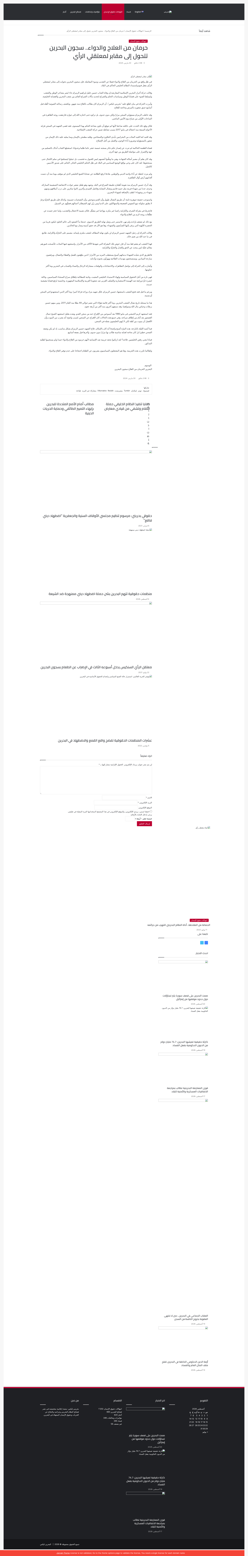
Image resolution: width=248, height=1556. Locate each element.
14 (190, 1419)
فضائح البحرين (75, 11)
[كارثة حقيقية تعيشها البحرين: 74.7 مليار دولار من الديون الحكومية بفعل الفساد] (183, 1023)
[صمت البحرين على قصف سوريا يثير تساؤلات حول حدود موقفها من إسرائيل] (183, 977)
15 (207, 1422)
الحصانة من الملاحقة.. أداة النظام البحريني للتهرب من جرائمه (178, 925)
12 (196, 1419)
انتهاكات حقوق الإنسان (113, 11)
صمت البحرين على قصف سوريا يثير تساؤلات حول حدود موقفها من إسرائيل (185, 997)
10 (201, 1419)
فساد (128, 11)
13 (193, 1419)
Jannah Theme (63, 1553)
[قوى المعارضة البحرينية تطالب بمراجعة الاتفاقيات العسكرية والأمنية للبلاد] (183, 1069)
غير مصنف (118, 1424)
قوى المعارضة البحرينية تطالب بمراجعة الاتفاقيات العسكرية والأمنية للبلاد (187, 1090)
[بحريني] (168, 12)
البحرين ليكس (45, 1544)
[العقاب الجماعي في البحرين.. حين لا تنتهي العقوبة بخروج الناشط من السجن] (183, 1206)
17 (202, 1422)
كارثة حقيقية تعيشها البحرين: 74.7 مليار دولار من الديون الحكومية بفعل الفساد (184, 1044)
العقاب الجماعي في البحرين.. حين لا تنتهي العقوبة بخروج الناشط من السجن (186, 1317)
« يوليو (205, 1432)
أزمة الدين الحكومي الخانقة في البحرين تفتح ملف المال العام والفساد (185, 1363)
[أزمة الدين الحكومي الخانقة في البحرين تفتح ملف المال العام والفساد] (183, 1343)
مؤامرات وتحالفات (92, 11)
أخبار (64, 11)
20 (193, 1422)
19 (196, 1422)
